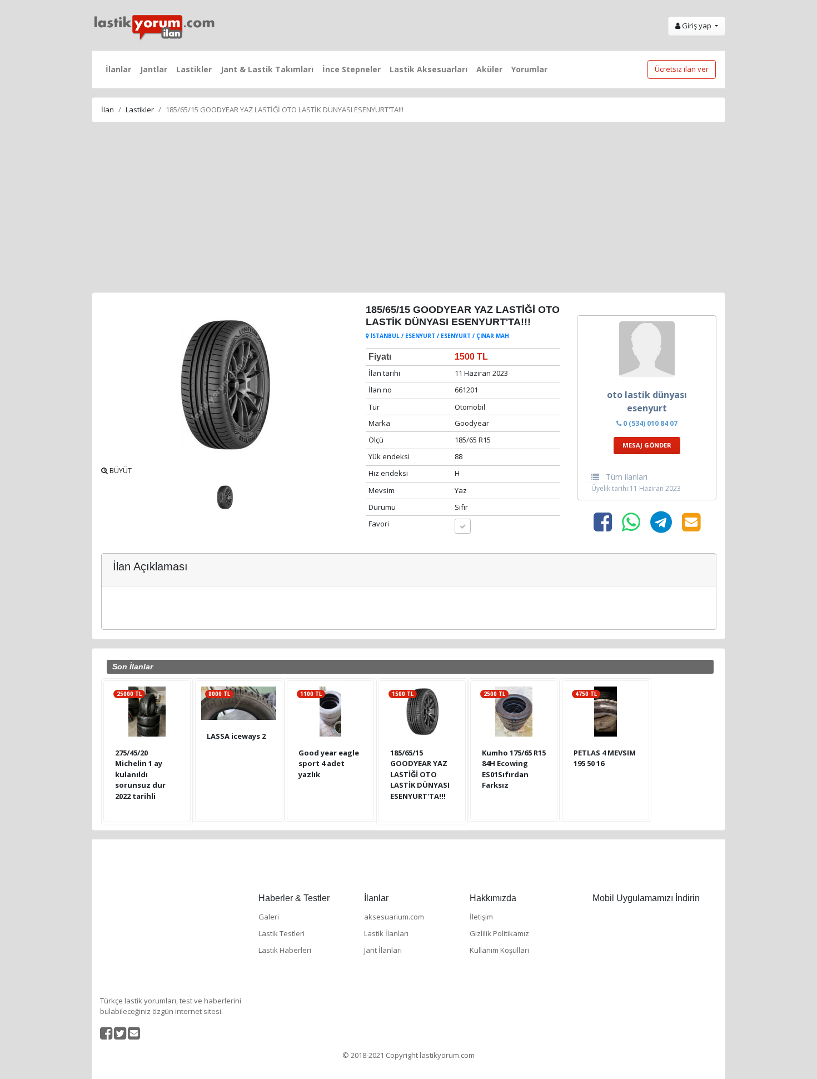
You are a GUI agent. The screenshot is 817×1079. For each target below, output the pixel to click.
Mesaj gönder (646, 445)
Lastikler (194, 69)
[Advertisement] (408, 209)
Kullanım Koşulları (499, 950)
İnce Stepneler (351, 69)
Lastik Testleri (281, 933)
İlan (107, 110)
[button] (119, 384)
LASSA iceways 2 (236, 736)
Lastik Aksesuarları (428, 69)
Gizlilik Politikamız (499, 933)
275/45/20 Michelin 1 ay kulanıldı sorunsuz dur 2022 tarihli (140, 774)
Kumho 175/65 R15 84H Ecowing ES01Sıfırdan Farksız (514, 769)
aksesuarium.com (394, 917)
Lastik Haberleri (284, 950)
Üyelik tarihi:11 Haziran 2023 (636, 488)
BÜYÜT (120, 470)
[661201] (463, 526)
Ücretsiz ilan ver (682, 69)
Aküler (489, 69)
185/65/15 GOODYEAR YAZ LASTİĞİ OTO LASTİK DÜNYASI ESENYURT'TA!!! (420, 774)
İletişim (481, 917)
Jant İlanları (383, 950)
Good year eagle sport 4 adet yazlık (328, 763)
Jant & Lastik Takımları (267, 69)
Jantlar (153, 69)
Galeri (268, 917)
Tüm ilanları (625, 476)
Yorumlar (529, 69)
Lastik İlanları (386, 933)
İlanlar (118, 69)
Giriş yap (696, 26)
